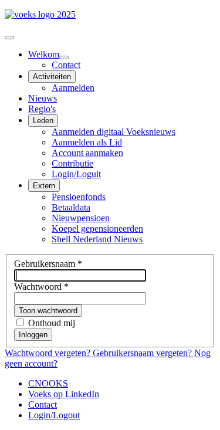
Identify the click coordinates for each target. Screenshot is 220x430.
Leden (43, 120)
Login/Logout (54, 415)
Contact (66, 65)
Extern (44, 185)
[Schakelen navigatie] (9, 37)
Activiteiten (52, 76)
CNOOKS (48, 383)
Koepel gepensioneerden (97, 228)
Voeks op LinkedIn (63, 394)
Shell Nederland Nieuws (97, 239)
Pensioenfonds (79, 197)
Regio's (42, 109)
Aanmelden (73, 88)
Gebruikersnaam (48, 264)
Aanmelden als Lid (87, 142)
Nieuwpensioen (81, 218)
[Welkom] (64, 57)
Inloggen (33, 334)
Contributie (72, 163)
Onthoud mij (51, 323)
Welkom (43, 54)
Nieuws (42, 98)
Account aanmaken (87, 153)
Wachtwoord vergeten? (49, 353)
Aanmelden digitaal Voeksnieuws (113, 132)
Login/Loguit (76, 174)
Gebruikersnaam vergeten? (143, 353)
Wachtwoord (41, 287)
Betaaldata (71, 207)
